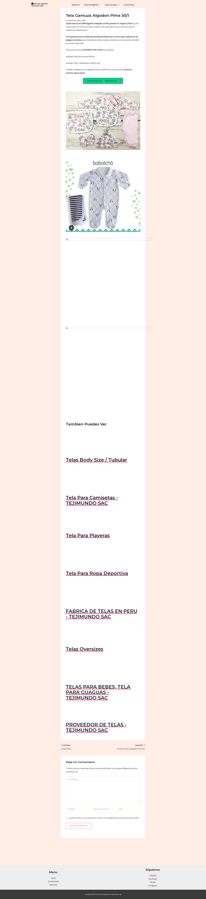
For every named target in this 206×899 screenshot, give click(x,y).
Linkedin (152, 875)
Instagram (152, 885)
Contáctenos (53, 881)
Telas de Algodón (91, 4)
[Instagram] (170, 5)
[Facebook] (166, 5)
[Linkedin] (163, 5)
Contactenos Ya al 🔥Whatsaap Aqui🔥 (103, 81)
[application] (99, 5)
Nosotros (76, 4)
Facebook (153, 879)
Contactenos (128, 4)
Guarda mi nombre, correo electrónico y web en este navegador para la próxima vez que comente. (104, 818)
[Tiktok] (173, 5)
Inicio (53, 878)
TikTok (153, 882)
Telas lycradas (111, 4)
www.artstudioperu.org (114, 894)
